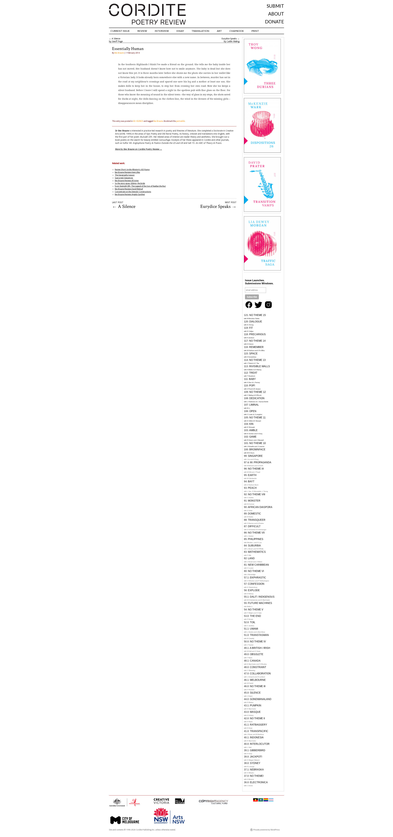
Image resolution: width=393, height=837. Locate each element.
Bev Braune (119, 53)
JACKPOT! (256, 756)
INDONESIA (257, 737)
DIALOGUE (255, 321)
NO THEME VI (256, 571)
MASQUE (255, 712)
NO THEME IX (256, 468)
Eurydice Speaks (229, 38)
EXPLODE (254, 590)
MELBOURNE (258, 680)
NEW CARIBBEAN (258, 564)
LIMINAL (254, 404)
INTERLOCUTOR (260, 744)
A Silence (116, 38)
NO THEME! (257, 776)
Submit (275, 6)
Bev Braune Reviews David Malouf (129, 189)
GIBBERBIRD (257, 750)
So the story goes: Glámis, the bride (130, 183)
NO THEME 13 (257, 360)
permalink (180, 121)
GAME (253, 436)
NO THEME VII (256, 532)
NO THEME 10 (257, 443)
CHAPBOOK (237, 30)
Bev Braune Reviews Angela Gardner (130, 194)
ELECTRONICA (259, 782)
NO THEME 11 (257, 417)
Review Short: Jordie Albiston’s (132, 170)
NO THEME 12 (257, 392)
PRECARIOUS (257, 334)
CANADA (255, 660)
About (276, 13)
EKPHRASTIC (258, 577)
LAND (251, 558)
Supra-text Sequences (124, 178)
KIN (251, 424)
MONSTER (254, 500)
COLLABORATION (260, 673)
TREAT (253, 372)
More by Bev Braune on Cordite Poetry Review (138, 149)
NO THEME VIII (256, 494)
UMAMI (254, 628)
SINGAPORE (255, 456)
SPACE (253, 353)
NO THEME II (257, 718)
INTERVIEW (162, 30)
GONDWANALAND (260, 699)
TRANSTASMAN (259, 635)
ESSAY (180, 30)
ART (219, 30)
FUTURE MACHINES (260, 603)
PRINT (255, 30)
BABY (252, 379)
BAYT (251, 481)
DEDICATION (257, 398)
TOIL (252, 622)
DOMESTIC (254, 513)
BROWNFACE (257, 449)
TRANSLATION (200, 30)
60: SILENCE (138, 121)
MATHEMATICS (257, 552)
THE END (255, 616)
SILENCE (255, 692)
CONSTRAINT (258, 667)
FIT (251, 328)
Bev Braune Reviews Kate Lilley (127, 172)
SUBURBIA (254, 545)
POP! (252, 385)
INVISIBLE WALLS (259, 366)
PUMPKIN (255, 705)
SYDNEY (255, 763)
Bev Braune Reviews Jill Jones (127, 181)
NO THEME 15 (257, 315)
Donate (274, 21)
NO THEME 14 (257, 340)
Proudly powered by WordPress (266, 830)
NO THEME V (255, 609)
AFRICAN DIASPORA (260, 507)
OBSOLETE (256, 654)
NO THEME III (257, 686)
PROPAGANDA (262, 462)
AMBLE (253, 430)
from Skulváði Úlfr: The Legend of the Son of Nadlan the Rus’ (140, 186)
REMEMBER (256, 347)
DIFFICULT (254, 526)
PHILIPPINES (255, 539)
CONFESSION (256, 584)
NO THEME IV (258, 641)
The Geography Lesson (124, 175)
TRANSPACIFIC (259, 731)
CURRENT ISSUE (120, 30)
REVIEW (142, 30)
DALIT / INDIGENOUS (262, 596)
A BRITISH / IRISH (260, 648)
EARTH (252, 475)
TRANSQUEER (256, 520)
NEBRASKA (257, 769)
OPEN (252, 411)
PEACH (252, 488)
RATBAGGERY (258, 724)
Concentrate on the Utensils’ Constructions (133, 192)
